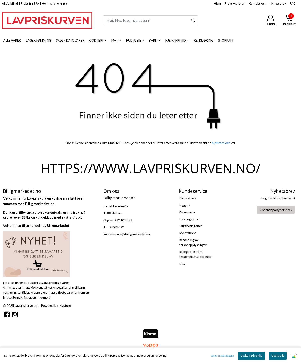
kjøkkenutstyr (40, 287)
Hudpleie (134, 40)
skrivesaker (59, 287)
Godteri (96, 40)
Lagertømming (38, 40)
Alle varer (12, 40)
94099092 (116, 227)
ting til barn (77, 287)
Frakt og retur (235, 3)
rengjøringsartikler (16, 292)
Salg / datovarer (70, 40)
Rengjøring (203, 40)
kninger (26, 297)
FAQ (293, 3)
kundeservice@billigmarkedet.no (126, 234)
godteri (17, 287)
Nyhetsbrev (278, 3)
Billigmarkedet (58, 225)
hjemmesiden (221, 143)
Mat (115, 40)
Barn (153, 40)
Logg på (184, 205)
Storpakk (226, 40)
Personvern (187, 212)
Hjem (217, 3)
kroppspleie (39, 292)
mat (26, 287)
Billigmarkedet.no (40, 204)
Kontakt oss (257, 3)
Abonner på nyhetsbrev (275, 210)
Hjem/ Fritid (175, 40)
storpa (16, 297)
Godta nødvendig (251, 355)
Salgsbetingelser (190, 226)
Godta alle (277, 355)
